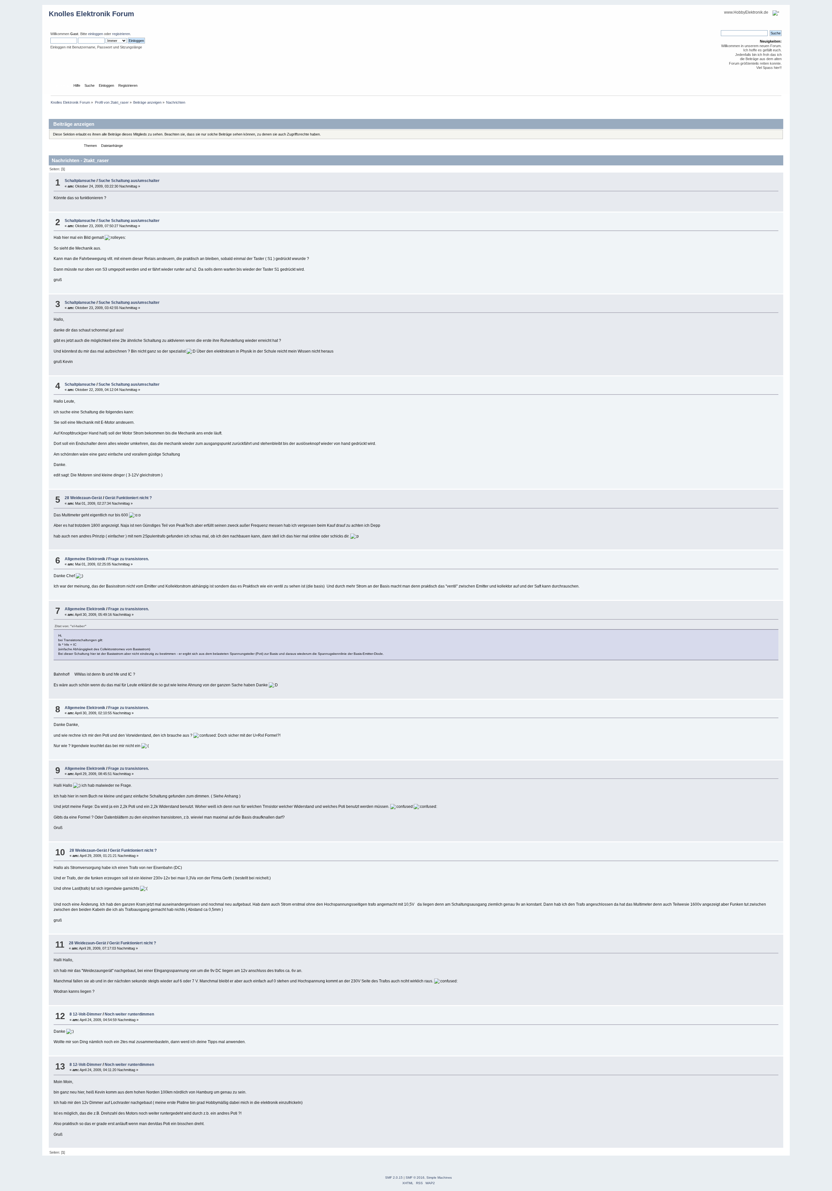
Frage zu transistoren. (128, 559)
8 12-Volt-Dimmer (86, 1014)
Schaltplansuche (80, 180)
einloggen (95, 34)
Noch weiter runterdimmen (129, 1014)
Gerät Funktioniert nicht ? (128, 498)
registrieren (121, 34)
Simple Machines (439, 1177)
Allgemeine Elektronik (85, 559)
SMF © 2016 (415, 1177)
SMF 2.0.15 (394, 1177)
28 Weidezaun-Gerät (83, 498)
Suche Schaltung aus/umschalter (129, 180)
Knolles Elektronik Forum (91, 14)
